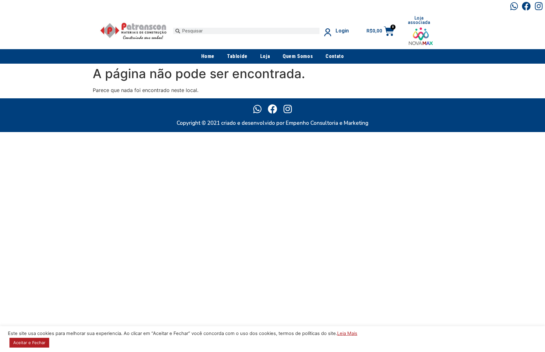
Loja (265, 56)
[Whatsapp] (514, 6)
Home (207, 56)
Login (342, 31)
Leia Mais (347, 333)
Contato (334, 56)
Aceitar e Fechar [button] (29, 342)
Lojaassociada (419, 20)
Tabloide (237, 56)
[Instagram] (539, 6)
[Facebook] (526, 6)
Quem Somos (298, 56)
